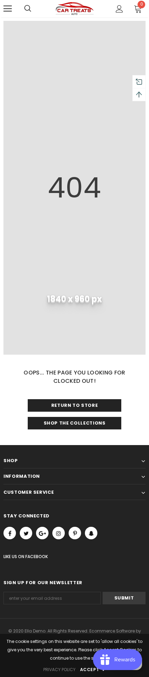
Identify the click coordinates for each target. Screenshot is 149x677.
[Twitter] (26, 533)
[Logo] (75, 8)
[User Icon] (119, 9)
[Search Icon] (27, 8)
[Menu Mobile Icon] (7, 9)
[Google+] (42, 533)
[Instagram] (58, 533)
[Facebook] (9, 533)
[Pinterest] (75, 533)
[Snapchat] (91, 533)
